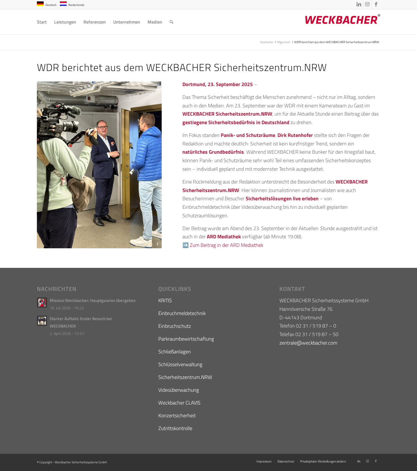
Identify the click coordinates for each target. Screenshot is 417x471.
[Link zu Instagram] (367, 4)
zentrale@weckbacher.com (308, 343)
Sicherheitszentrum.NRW (185, 377)
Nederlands (76, 5)
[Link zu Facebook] (376, 4)
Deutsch (50, 5)
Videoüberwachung (178, 390)
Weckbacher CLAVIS (179, 403)
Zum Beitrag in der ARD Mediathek (226, 245)
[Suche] (171, 21)
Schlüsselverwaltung (180, 364)
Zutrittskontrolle (175, 428)
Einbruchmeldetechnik (182, 313)
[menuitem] (41, 21)
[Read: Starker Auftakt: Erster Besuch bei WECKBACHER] (42, 321)
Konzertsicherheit (177, 415)
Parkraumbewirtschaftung (186, 339)
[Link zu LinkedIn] (359, 4)
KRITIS (165, 300)
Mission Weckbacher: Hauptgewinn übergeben (93, 300)
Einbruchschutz (174, 326)
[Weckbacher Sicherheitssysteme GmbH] (337, 21)
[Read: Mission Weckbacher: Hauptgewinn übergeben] (42, 302)
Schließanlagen (174, 351)
